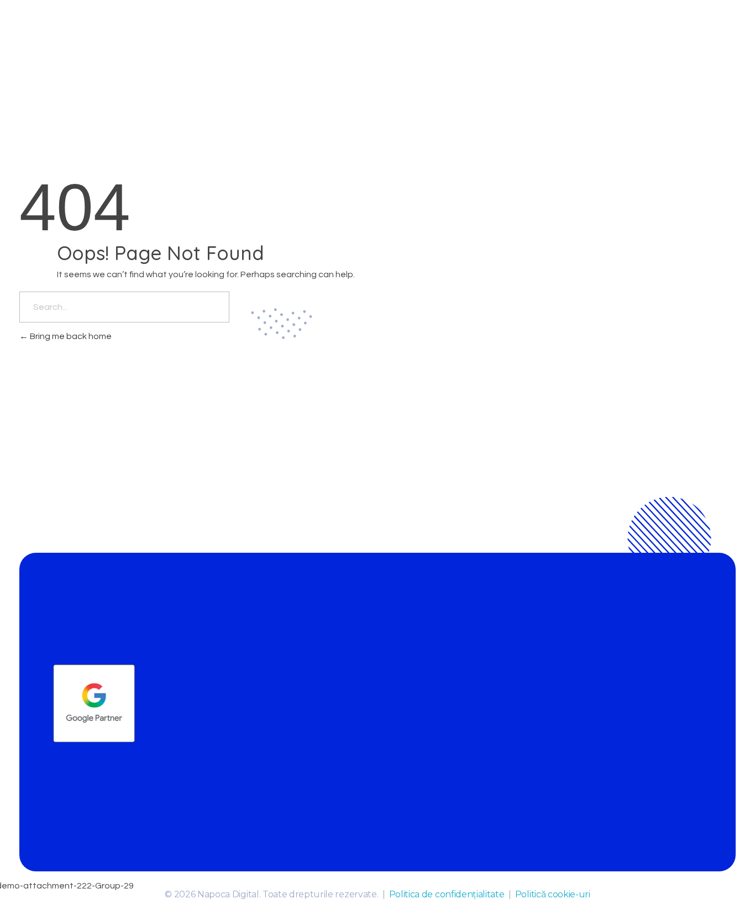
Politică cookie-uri (552, 894)
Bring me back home (70, 336)
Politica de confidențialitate (447, 894)
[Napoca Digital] (102, 38)
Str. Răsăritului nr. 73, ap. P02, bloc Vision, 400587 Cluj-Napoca (631, 662)
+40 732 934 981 (491, 682)
